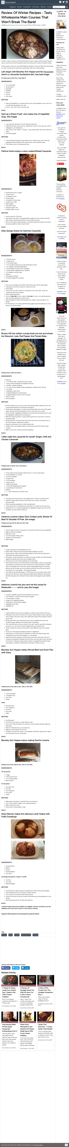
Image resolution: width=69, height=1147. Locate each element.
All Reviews (35, 7)
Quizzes (19, 7)
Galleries (43, 7)
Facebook (7, 968)
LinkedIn (26, 968)
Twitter (64, 2)
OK (66, 1145)
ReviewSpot (10, 2)
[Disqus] (27, 1073)
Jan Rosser (11, 25)
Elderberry (59, 114)
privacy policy (39, 1145)
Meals (10, 935)
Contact (49, 7)
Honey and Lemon (59, 117)
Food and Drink (20, 25)
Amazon (62, 199)
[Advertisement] (27, 950)
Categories (13, 7)
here (61, 237)
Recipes (4, 935)
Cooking (35, 935)
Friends (17, 935)
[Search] (67, 7)
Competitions (27, 7)
